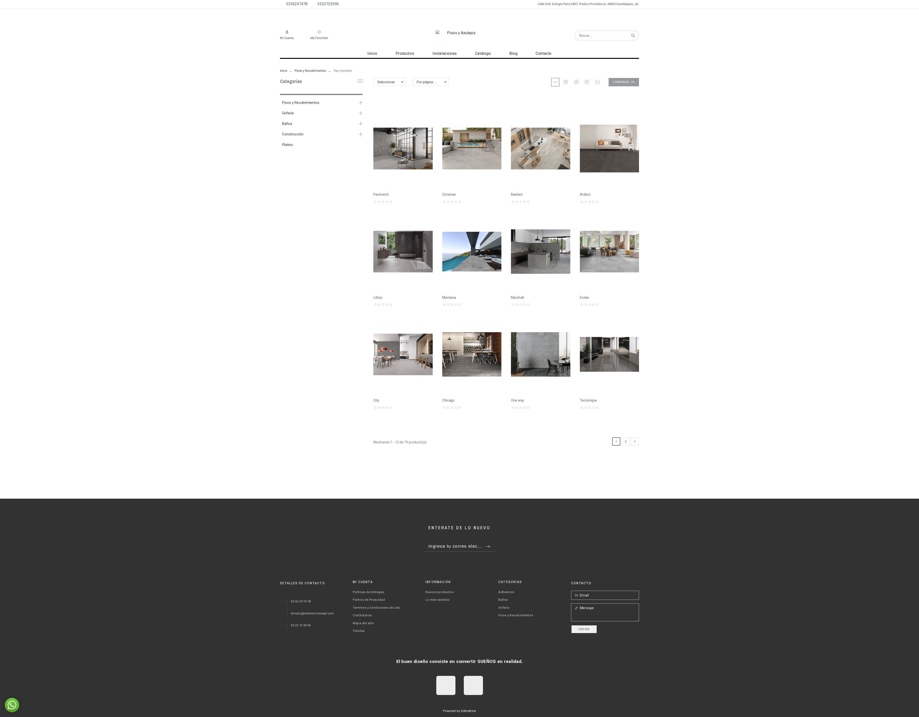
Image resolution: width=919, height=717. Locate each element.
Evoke (584, 297)
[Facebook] (445, 685)
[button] (555, 82)
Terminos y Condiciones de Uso (376, 607)
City (376, 400)
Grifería (288, 113)
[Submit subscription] (488, 546)
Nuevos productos (439, 592)
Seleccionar (386, 82)
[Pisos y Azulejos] (459, 33)
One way (517, 400)
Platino (287, 145)
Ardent (585, 194)
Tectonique (588, 400)
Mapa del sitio (363, 623)
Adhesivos (506, 592)
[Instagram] (473, 685)
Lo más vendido (437, 599)
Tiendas (359, 631)
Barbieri (517, 194)
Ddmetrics (468, 711)
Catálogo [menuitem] (483, 53)
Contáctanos (362, 615)
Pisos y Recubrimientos (300, 102)
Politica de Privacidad (369, 599)
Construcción (292, 134)
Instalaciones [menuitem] (444, 53)
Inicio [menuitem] (372, 53)
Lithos (377, 297)
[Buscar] (633, 36)
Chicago (448, 400)
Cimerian (449, 194)
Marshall (517, 297)
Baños (287, 123)
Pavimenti (381, 194)
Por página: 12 (427, 82)
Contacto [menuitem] (544, 53)
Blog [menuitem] (513, 53)
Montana (449, 297)
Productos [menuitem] (405, 53)
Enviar (584, 629)
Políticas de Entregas (368, 592)
